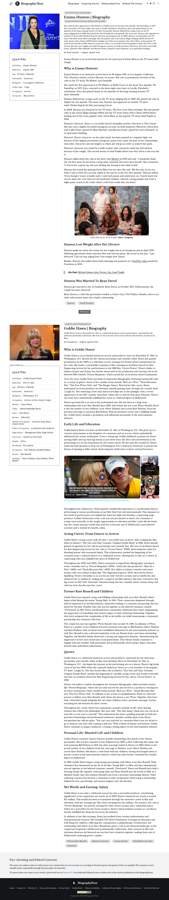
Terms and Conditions (47, 888)
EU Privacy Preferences (132, 888)
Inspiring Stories (90, 3)
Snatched (71, 846)
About (12, 888)
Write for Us (32, 888)
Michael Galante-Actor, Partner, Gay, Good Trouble (101, 272)
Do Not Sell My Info (151, 888)
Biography (73, 3)
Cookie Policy (77, 888)
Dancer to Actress (100, 841)
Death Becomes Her (142, 841)
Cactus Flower (121, 841)
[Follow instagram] (154, 3)
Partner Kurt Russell (76, 841)
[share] (135, 458)
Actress (70, 303)
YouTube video (139, 261)
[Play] (149, 480)
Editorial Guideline (92, 888)
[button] (157, 3)
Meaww (115, 159)
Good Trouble (86, 303)
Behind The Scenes (132, 3)
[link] (68, 459)
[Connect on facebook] (147, 3)
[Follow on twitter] (151, 3)
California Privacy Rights (111, 888)
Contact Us (67, 872)
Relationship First (111, 3)
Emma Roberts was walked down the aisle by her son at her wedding (102, 459)
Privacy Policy (64, 888)
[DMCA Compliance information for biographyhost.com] (84, 892)
